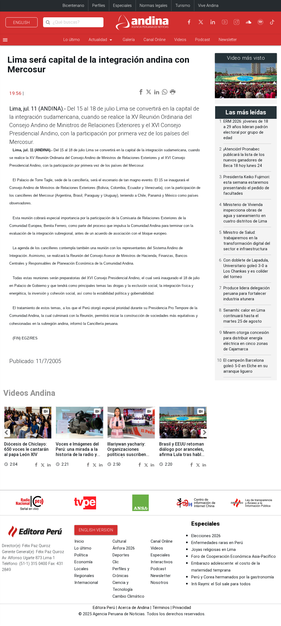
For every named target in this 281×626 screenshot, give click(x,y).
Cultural (119, 541)
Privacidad (182, 607)
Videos (180, 39)
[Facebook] (189, 22)
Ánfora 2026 (124, 548)
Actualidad (101, 40)
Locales (81, 569)
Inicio (79, 541)
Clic (116, 562)
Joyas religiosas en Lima (213, 549)
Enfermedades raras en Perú (217, 542)
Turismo (182, 5)
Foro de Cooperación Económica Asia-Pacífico (233, 556)
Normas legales (153, 5)
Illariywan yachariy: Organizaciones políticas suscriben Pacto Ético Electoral (129, 451)
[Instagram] (236, 22)
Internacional (86, 582)
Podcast (202, 39)
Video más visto (246, 58)
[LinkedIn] (212, 22)
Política (81, 555)
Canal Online (154, 39)
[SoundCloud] (248, 22)
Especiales (122, 5)
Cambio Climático (128, 596)
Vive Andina (208, 5)
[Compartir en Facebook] (37, 464)
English (21, 22)
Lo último (71, 39)
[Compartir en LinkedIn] (49, 464)
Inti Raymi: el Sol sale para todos (221, 584)
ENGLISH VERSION (96, 530)
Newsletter (228, 39)
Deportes (121, 555)
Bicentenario (73, 5)
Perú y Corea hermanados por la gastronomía (232, 577)
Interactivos (162, 562)
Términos (161, 607)
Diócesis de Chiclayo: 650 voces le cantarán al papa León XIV (26, 449)
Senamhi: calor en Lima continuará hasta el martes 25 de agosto (244, 316)
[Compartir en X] (43, 464)
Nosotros (159, 582)
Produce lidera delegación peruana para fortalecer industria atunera (246, 293)
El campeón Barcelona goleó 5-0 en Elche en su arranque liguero (245, 366)
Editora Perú (104, 607)
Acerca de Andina (133, 607)
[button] (6, 433)
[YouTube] (224, 22)
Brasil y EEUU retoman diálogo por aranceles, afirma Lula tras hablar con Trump (182, 451)
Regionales (84, 575)
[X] (200, 22)
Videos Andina (29, 393)
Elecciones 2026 (206, 536)
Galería (129, 39)
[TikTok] (272, 22)
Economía (83, 562)
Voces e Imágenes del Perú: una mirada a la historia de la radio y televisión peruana (77, 451)
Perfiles (98, 5)
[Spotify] (260, 22)
